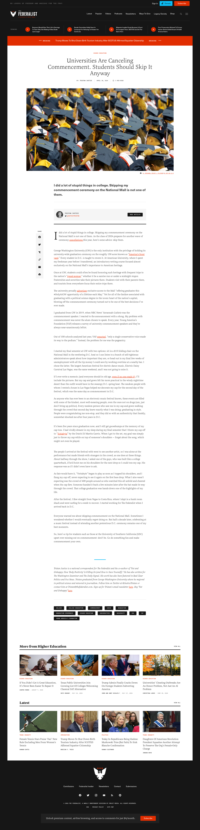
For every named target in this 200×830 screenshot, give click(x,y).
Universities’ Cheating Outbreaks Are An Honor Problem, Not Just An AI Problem (161, 686)
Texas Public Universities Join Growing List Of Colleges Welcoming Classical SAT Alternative (79, 686)
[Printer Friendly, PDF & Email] (39, 274)
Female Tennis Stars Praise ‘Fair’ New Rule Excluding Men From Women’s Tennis (38, 742)
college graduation (76, 608)
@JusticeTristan (73, 216)
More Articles (135, 215)
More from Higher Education (43, 646)
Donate (168, 3)
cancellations (76, 240)
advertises (82, 290)
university (121, 613)
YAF (142, 613)
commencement (95, 608)
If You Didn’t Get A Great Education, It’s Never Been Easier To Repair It (38, 684)
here (131, 587)
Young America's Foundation (66, 618)
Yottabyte (62, 433)
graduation (122, 608)
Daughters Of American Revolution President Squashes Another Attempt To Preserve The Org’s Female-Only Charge (161, 744)
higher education (86, 613)
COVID (109, 608)
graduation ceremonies (64, 613)
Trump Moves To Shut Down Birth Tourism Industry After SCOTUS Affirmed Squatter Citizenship (78, 742)
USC (133, 613)
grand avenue (74, 276)
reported (101, 336)
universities (105, 613)
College (59, 608)
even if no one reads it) (123, 376)
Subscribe (182, 3)
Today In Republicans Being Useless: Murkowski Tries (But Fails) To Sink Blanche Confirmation (120, 742)
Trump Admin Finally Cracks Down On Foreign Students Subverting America (120, 686)
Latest (24, 703)
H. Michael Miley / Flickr (153, 173)
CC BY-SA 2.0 (169, 173)
